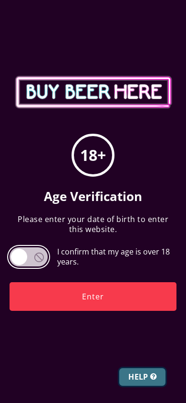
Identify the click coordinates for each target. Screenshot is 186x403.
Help (139, 376)
